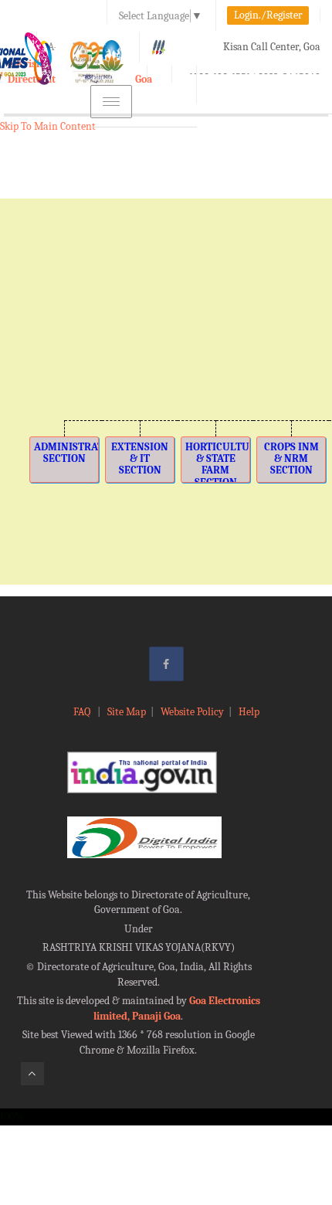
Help (249, 711)
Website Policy (192, 711)
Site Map (126, 711)
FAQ (83, 711)
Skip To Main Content (48, 126)
